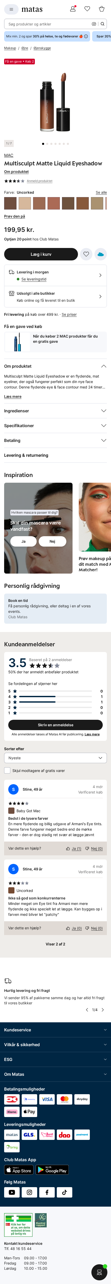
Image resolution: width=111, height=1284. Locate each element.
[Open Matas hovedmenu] (11, 9)
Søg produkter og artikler (30, 24)
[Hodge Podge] (82, 203)
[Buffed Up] (39, 203)
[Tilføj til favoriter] (86, 254)
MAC (8, 155)
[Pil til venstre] (87, 1010)
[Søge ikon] (102, 24)
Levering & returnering (26, 455)
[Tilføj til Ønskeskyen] (100, 254)
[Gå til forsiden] (32, 9)
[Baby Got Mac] (10, 203)
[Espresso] (68, 203)
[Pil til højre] (103, 1010)
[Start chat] (99, 1272)
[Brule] (25, 203)
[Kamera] (94, 24)
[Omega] (97, 203)
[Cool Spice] (53, 203)
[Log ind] (73, 9)
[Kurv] (102, 9)
